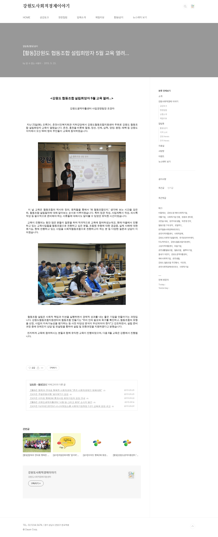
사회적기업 (184, 267)
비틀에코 (161, 213)
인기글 (170, 188)
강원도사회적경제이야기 (46, 6)
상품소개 (163, 114)
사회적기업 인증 (173, 217)
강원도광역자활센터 (179, 254)
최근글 (161, 188)
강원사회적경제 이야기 (168, 101)
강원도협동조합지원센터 (180, 242)
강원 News (164, 136)
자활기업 (161, 217)
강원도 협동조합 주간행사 (168, 262)
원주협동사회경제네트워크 (169, 229)
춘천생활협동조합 (165, 250)
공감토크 (44, 17)
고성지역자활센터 (165, 246)
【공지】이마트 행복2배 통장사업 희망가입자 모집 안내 (57, 398)
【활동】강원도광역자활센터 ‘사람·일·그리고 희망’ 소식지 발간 (60, 402)
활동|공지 (42, 384)
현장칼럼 (62, 17)
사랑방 (161, 151)
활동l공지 (118, 17)
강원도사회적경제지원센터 (39, 477)
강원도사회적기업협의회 (168, 238)
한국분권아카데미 (187, 238)
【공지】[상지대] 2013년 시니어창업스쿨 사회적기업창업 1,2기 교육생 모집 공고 (70, 406)
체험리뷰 (99, 17)
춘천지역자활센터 (165, 233)
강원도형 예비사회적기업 (177, 213)
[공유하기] (38, 367)
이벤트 (161, 156)
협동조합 (177, 250)
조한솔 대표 (163, 221)
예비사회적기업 (164, 258)
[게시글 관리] (42, 367)
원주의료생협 (174, 221)
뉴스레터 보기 (140, 17)
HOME (26, 17)
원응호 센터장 (187, 217)
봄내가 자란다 (163, 254)
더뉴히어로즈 (163, 242)
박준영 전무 (186, 221)
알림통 (33, 384)
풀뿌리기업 (187, 250)
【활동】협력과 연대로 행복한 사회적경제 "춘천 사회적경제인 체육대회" (65, 390)
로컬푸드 (178, 225)
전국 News (164, 140)
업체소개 (81, 17)
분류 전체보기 (164, 91)
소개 (160, 96)
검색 (185, 6)
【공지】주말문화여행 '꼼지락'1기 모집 (48, 394)
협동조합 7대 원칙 (165, 225)
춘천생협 (176, 258)
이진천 (183, 262)
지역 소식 (163, 132)
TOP (192, 526)
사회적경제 (178, 233)
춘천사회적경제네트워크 (168, 267)
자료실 (161, 146)
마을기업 (177, 246)
